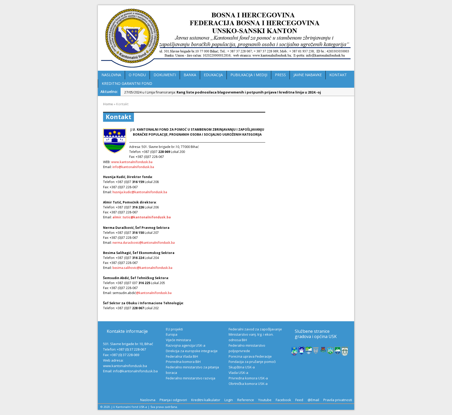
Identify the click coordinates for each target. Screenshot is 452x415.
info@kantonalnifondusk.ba (133, 167)
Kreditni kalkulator (205, 399)
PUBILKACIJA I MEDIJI (248, 74)
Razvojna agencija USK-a (185, 345)
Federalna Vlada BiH (182, 356)
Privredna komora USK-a (248, 378)
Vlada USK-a (238, 372)
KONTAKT (338, 74)
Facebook (283, 399)
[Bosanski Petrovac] (294, 353)
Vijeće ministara (178, 339)
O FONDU (137, 74)
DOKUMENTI (165, 74)
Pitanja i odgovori (173, 399)
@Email (313, 399)
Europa (171, 334)
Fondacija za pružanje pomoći (252, 361)
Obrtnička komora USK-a (248, 383)
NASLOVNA (111, 74)
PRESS (280, 74)
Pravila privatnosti (337, 399)
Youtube (265, 399)
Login (228, 399)
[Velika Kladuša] (330, 352)
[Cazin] (338, 352)
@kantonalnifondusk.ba (154, 293)
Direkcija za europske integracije (192, 350)
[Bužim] (323, 349)
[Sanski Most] (345, 353)
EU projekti (174, 329)
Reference (245, 399)
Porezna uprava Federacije (250, 356)
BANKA (190, 74)
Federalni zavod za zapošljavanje (255, 329)
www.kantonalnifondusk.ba (131, 162)
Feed (299, 399)
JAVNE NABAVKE (307, 74)
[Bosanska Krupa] (309, 351)
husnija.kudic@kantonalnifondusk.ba (139, 192)
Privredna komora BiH (183, 361)
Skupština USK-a (242, 367)
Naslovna (147, 399)
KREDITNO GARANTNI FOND (127, 83)
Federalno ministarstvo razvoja (190, 378)
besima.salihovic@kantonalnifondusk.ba (142, 267)
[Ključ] (316, 352)
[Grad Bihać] (301, 351)
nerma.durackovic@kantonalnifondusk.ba (143, 242)
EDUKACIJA (213, 74)
